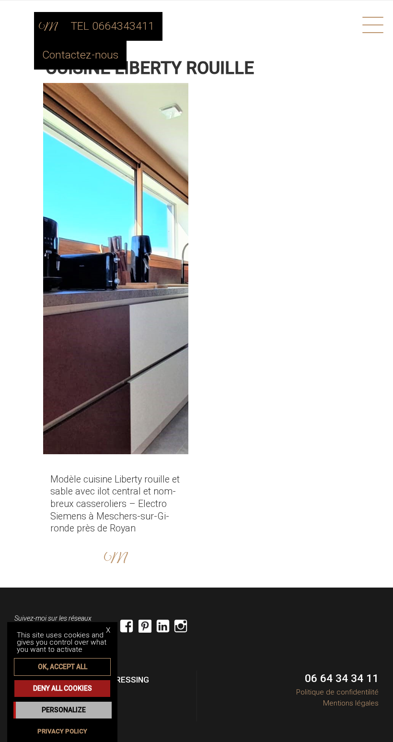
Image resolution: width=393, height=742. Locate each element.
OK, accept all (62, 667)
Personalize (64, 710)
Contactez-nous (80, 54)
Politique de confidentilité (337, 692)
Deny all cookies (62, 688)
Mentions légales (351, 703)
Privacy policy (62, 731)
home (48, 26)
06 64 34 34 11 (342, 678)
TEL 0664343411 (112, 26)
